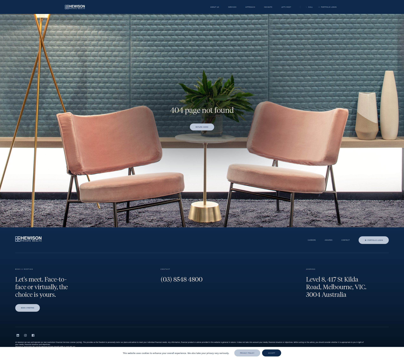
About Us (214, 7)
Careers (312, 240)
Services (232, 7)
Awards (329, 240)
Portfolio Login (329, 7)
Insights (268, 7)
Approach (250, 7)
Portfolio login (375, 240)
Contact (345, 240)
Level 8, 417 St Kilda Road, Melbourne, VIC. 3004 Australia (336, 287)
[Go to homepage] (75, 7)
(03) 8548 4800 (182, 279)
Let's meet (286, 7)
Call (310, 7)
